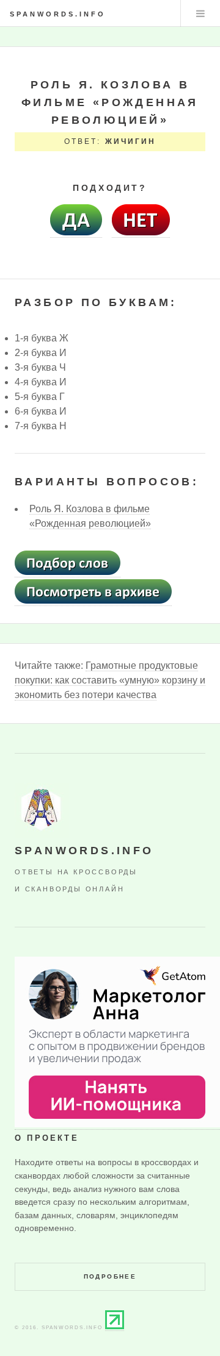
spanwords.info (58, 14)
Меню (200, 13)
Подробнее (110, 1276)
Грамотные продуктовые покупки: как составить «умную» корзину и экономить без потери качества (110, 680)
